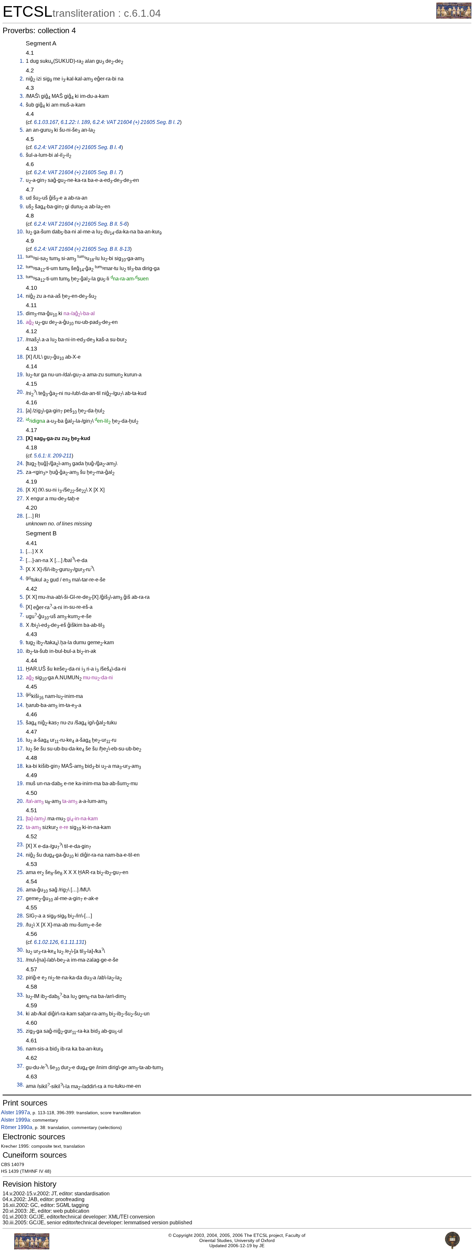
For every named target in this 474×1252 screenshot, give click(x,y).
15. (20, 313)
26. (20, 490)
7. (22, 180)
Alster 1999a (15, 1120)
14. (20, 296)
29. (20, 924)
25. (20, 472)
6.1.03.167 (46, 122)
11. (20, 256)
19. (20, 374)
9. (22, 206)
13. (20, 277)
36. (20, 1048)
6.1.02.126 (46, 942)
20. (20, 392)
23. (20, 438)
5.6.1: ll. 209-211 (53, 455)
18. (20, 357)
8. (22, 198)
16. (20, 322)
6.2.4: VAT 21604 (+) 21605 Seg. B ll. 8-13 (82, 249)
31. (20, 960)
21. (20, 410)
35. (20, 1031)
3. (22, 96)
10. (20, 231)
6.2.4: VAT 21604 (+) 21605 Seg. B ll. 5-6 (80, 224)
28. (20, 516)
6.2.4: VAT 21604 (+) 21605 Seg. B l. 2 (136, 122)
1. (22, 61)
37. (20, 1066)
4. (22, 105)
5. (22, 130)
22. (20, 419)
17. (20, 339)
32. (20, 977)
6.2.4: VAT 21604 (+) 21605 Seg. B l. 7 (77, 172)
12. (20, 267)
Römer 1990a (16, 1127)
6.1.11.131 (72, 942)
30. (20, 950)
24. (20, 463)
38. (20, 1084)
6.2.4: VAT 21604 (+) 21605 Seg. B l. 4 (77, 147)
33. (20, 995)
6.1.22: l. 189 (75, 122)
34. (20, 1013)
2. (22, 78)
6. (22, 155)
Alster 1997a (15, 1112)
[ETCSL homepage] (453, 17)
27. (20, 498)
